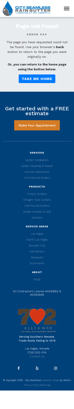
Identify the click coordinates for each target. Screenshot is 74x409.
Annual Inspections (37, 171)
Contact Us (37, 356)
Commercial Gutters (37, 177)
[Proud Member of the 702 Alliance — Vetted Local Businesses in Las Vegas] (37, 320)
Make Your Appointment (37, 125)
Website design (51, 380)
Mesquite (37, 257)
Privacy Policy (31, 385)
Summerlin (37, 263)
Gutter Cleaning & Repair (37, 166)
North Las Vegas (37, 239)
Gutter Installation (36, 160)
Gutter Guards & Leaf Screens (37, 214)
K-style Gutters (37, 194)
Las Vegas (37, 233)
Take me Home (37, 79)
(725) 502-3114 (37, 352)
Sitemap (45, 385)
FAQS (37, 279)
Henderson (37, 251)
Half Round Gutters (37, 205)
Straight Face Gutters (37, 199)
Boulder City (37, 245)
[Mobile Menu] (66, 8)
